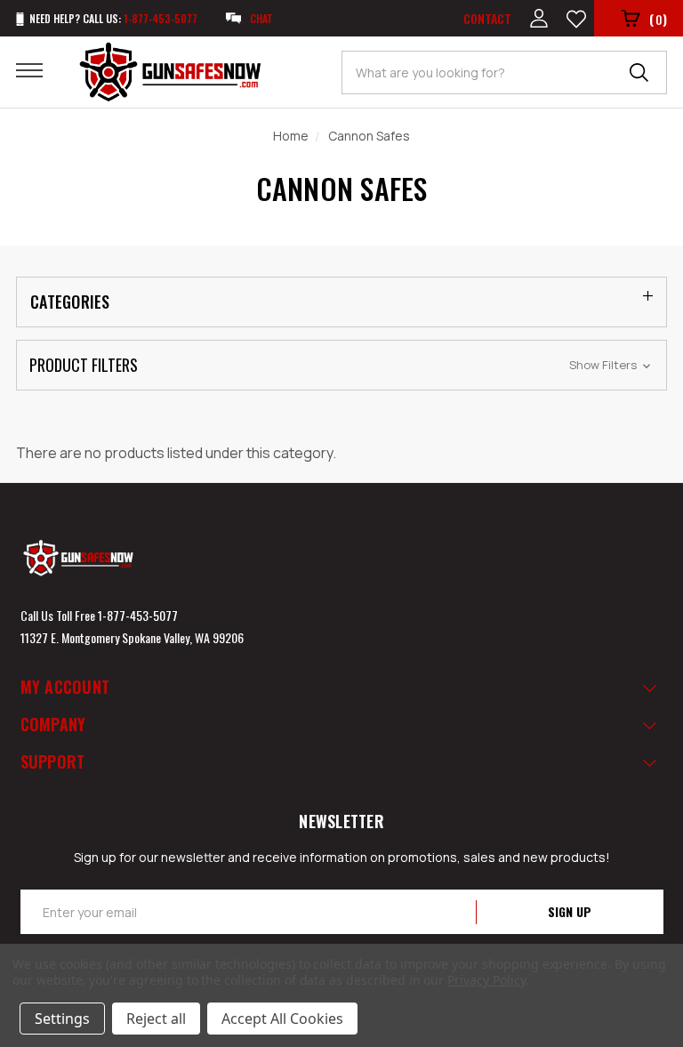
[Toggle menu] (40, 69)
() (658, 18)
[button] (341, 365)
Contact (487, 18)
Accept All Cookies (282, 1018)
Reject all (156, 1018)
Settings (62, 1018)
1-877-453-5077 (138, 615)
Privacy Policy (486, 979)
